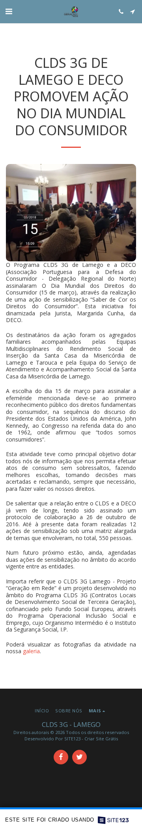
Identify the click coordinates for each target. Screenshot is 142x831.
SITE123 (72, 739)
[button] (8, 11)
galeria (31, 651)
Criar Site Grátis (101, 739)
